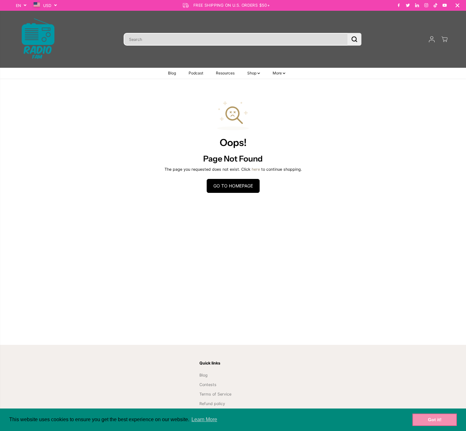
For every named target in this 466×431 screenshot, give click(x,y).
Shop (252, 73)
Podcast (196, 73)
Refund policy (212, 403)
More (278, 73)
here (256, 169)
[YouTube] (445, 5)
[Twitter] (408, 5)
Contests (208, 384)
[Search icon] (354, 39)
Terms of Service (215, 394)
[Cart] (444, 39)
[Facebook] (399, 5)
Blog (172, 73)
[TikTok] (435, 5)
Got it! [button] (435, 419)
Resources (225, 73)
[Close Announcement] (457, 5)
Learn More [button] (204, 419)
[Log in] (431, 39)
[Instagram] (426, 5)
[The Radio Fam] (38, 39)
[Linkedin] (417, 5)
